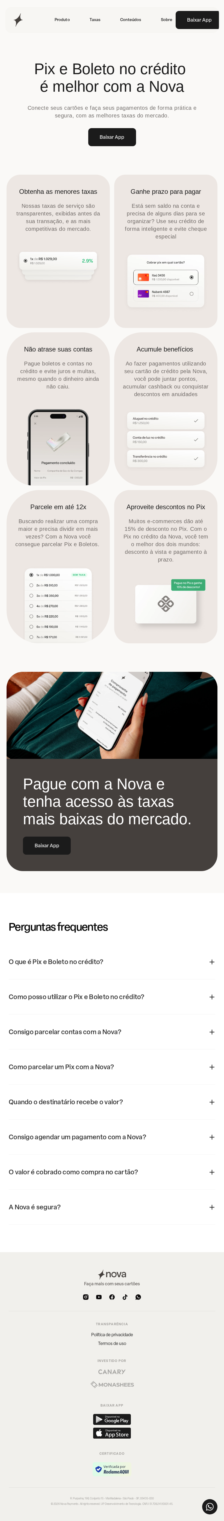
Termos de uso (112, 1343)
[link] (130, 20)
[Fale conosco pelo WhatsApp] (209, 1506)
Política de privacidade (112, 1334)
